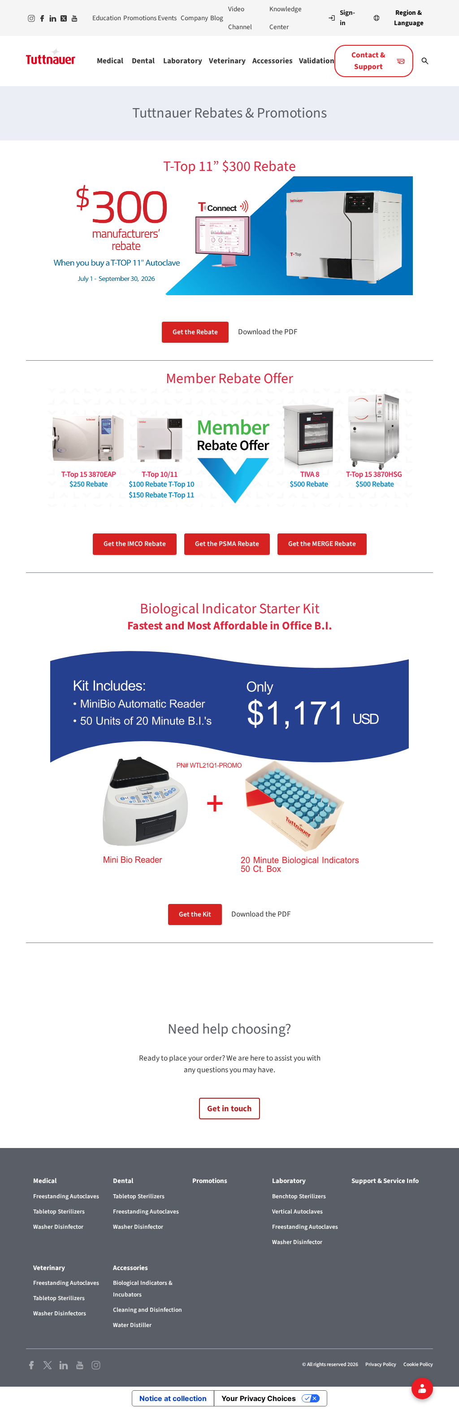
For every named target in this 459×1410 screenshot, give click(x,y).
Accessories (272, 60)
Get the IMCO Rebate (135, 544)
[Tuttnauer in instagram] (30, 18)
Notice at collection (173, 1398)
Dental (143, 60)
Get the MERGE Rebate (322, 544)
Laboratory (182, 60)
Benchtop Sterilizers (299, 1196)
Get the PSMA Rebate (227, 544)
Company (192, 18)
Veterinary (227, 60)
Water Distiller (132, 1325)
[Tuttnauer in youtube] (73, 18)
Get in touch (229, 1108)
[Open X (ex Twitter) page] (47, 1365)
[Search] (425, 61)
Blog (215, 18)
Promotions (137, 18)
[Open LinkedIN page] (63, 1365)
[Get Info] (422, 1388)
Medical (110, 60)
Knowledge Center (285, 18)
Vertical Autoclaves (297, 1211)
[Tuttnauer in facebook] (41, 18)
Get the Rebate (195, 332)
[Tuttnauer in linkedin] (52, 18)
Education (104, 18)
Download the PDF (268, 331)
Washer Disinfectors (59, 1313)
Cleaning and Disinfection (147, 1309)
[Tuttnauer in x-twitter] (62, 18)
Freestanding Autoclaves (66, 1196)
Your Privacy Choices (258, 1398)
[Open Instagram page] (96, 1365)
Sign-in (347, 18)
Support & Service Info (385, 1181)
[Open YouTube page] (79, 1365)
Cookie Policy (418, 1364)
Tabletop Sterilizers (59, 1211)
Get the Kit (195, 914)
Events (165, 18)
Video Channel (240, 18)
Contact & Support (368, 60)
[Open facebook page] (31, 1365)
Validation (316, 60)
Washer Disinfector (58, 1226)
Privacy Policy (380, 1364)
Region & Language (409, 18)
